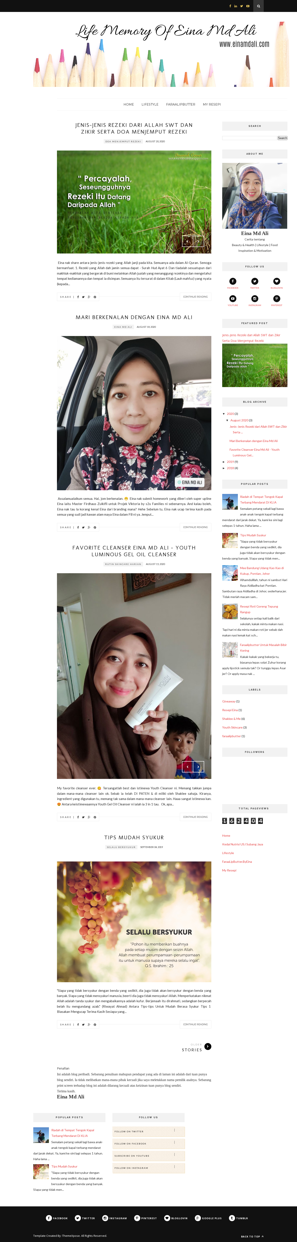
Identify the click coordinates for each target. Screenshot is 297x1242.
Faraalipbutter (180, 104)
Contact (21, 104)
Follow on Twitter (129, 1131)
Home (4, 104)
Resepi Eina (230, 710)
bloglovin (277, 287)
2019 (230, 462)
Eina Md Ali (123, 327)
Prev (187, 241)
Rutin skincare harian (123, 564)
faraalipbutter (231, 736)
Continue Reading (195, 296)
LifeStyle (150, 104)
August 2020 (239, 420)
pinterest (276, 305)
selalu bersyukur (121, 847)
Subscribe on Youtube (132, 1155)
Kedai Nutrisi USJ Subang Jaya (242, 844)
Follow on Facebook (131, 1143)
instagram (255, 305)
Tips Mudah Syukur (134, 837)
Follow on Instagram (131, 1168)
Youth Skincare (232, 727)
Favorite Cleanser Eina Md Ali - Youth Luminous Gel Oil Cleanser (134, 551)
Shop (38, 104)
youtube (233, 305)
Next (198, 241)
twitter (254, 287)
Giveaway (228, 701)
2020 (230, 414)
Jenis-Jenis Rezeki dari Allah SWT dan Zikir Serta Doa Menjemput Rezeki (134, 128)
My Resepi (212, 104)
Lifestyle (228, 853)
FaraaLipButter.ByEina (237, 861)
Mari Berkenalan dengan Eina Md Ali (134, 317)
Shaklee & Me (231, 718)
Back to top (251, 1236)
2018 (230, 468)
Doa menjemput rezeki (123, 141)
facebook (233, 287)
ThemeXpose (71, 1236)
